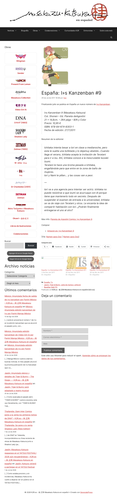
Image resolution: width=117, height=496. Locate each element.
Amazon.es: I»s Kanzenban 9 (60, 231)
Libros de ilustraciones (20, 226)
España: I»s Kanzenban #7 (100, 270)
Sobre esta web (106, 31)
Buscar (8, 241)
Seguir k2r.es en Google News (21, 259)
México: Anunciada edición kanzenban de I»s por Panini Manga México (20, 310)
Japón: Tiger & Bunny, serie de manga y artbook (62, 285)
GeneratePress (86, 492)
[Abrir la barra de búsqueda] (111, 37)
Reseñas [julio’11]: (50, 287)
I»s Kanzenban (103, 104)
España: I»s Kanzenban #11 (76, 270)
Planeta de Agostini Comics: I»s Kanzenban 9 (71, 219)
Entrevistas (88, 31)
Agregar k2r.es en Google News (20, 253)
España (47, 282)
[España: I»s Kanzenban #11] (77, 263)
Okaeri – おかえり (21, 218)
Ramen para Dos (53, 237)
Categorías (10, 272)
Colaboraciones (51, 31)
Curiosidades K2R (72, 31)
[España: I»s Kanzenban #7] (101, 263)
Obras (35, 31)
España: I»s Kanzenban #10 (51, 270)
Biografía (24, 31)
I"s (52, 282)
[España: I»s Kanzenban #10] (52, 263)
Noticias (11, 31)
